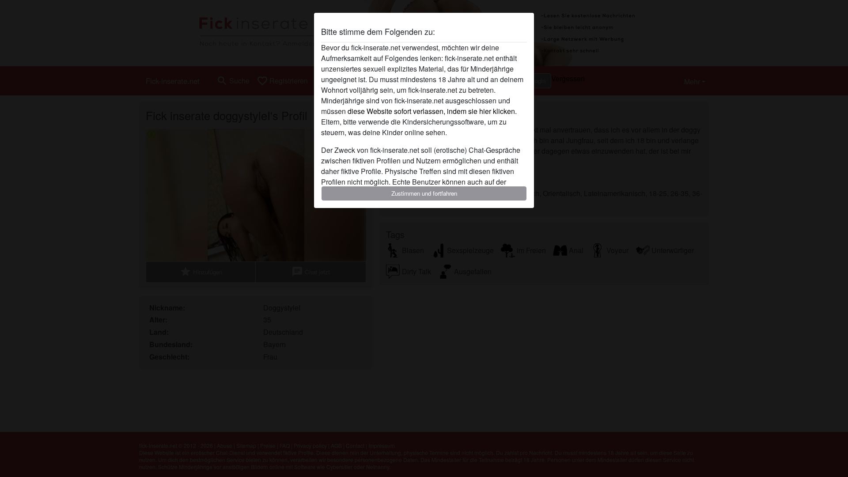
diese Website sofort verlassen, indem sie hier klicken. (432, 111)
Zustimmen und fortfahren (424, 193)
